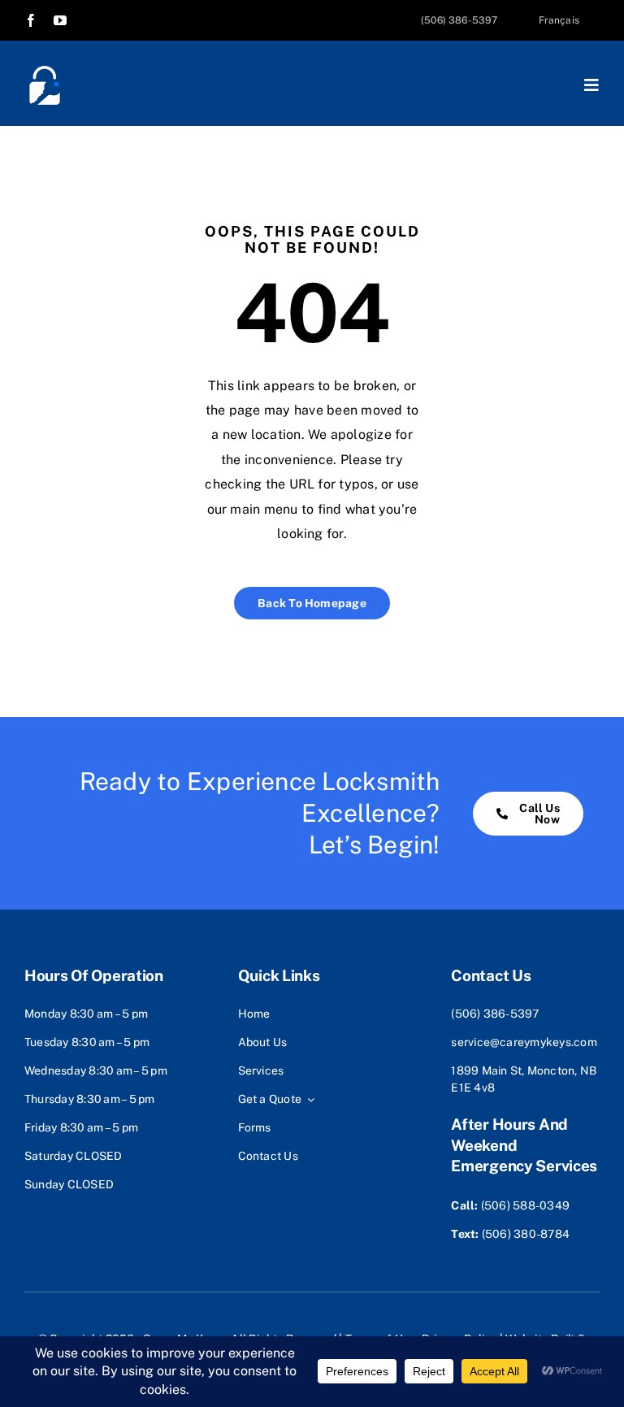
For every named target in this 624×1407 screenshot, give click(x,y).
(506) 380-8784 (526, 1233)
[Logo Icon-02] (44, 71)
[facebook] (30, 20)
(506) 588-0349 (525, 1205)
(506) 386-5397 (495, 1013)
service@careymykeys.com (524, 1042)
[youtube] (60, 20)
